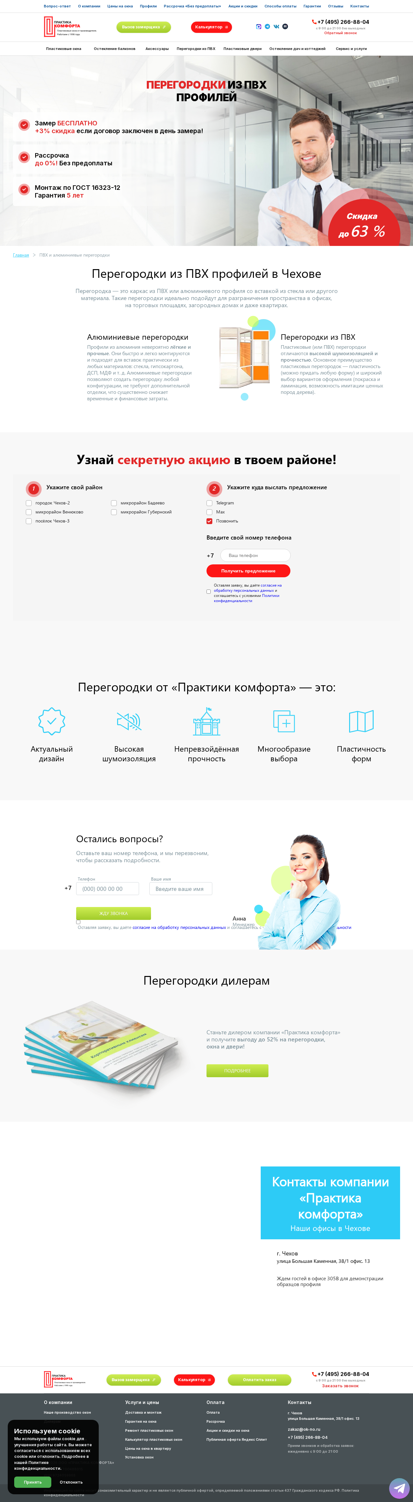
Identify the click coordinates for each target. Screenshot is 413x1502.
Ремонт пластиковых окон (149, 1431)
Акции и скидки (242, 6)
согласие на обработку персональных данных (248, 587)
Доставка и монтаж (143, 1412)
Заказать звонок (340, 1385)
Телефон (86, 879)
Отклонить (71, 1482)
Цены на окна (120, 6)
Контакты (359, 6)
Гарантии (312, 6)
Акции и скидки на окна (227, 1431)
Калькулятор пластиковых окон (153, 1440)
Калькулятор (208, 26)
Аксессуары (157, 48)
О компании (89, 6)
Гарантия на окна (140, 1421)
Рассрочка (215, 1421)
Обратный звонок (340, 33)
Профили (148, 6)
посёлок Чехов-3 (52, 521)
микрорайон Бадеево (143, 503)
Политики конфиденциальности (246, 598)
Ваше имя (161, 879)
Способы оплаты (281, 6)
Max (220, 512)
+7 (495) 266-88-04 (343, 22)
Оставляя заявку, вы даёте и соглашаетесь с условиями (248, 592)
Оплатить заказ (259, 1379)
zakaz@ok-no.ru (304, 1429)
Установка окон (139, 1457)
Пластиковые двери (243, 48)
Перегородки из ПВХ (196, 48)
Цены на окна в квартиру (148, 1449)
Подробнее (237, 1071)
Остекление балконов (115, 48)
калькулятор (382, 1425)
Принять (33, 1482)
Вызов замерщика (141, 26)
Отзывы (335, 6)
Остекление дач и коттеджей (297, 48)
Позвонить (227, 521)
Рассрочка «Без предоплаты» (192, 6)
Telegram (225, 503)
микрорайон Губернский (146, 512)
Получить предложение (248, 570)
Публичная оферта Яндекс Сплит (236, 1440)
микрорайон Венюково (59, 512)
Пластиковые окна (63, 48)
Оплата (213, 1412)
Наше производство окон (67, 1412)
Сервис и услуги (351, 48)
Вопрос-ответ (57, 6)
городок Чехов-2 (52, 503)
